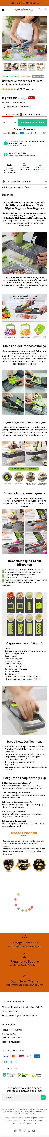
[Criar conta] (43, 1097)
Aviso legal (31, 1123)
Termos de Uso (9, 1034)
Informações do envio (18, 181)
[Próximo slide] (46, 3)
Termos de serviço (35, 1120)
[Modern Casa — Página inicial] (24, 10)
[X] (29, 1130)
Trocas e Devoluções (11, 1042)
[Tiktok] (24, 1130)
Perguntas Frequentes (12, 1030)
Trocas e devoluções (17, 187)
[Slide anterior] (3, 3)
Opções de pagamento (18, 106)
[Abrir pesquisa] (40, 10)
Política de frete (19, 1123)
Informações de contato (16, 1120)
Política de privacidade (34, 1118)
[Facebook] (15, 1130)
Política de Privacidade (12, 1038)
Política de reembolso (14, 1118)
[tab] (7, 66)
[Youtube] (33, 1130)
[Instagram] (19, 1130)
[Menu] (3, 10)
